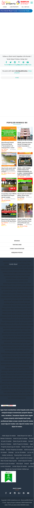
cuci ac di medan (20, 452)
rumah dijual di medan (19, 466)
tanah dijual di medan (7, 458)
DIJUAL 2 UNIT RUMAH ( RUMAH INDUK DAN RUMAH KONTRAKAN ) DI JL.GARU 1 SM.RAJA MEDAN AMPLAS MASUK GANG (24, 173)
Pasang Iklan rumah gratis (22, 455)
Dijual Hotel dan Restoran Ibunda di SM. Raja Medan (8, 222)
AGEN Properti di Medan (20, 444)
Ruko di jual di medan (20, 441)
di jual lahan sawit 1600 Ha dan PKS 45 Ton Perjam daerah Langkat (9, 197)
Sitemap (11, 452)
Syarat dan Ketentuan (17, 248)
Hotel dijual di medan (9, 436)
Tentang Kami (17, 244)
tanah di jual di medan (20, 438)
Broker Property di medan (14, 450)
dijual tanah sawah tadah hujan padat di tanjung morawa (8, 170)
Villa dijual (19, 463)
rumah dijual (13, 264)
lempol (26, 463)
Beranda (17, 241)
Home (17, 77)
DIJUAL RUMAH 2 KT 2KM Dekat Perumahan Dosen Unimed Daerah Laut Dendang (24, 223)
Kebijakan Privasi (17, 252)
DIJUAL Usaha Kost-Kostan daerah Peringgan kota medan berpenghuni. (24, 145)
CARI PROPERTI (14, 7)
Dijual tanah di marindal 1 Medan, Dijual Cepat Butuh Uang (24, 196)
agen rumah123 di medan (24, 458)
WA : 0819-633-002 (27, 7)
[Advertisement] (17, 34)
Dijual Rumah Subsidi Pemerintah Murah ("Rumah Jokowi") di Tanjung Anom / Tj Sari (8, 147)
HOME (5, 7)
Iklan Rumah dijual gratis (9, 461)
